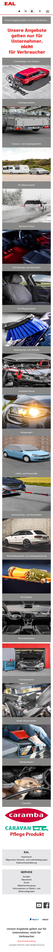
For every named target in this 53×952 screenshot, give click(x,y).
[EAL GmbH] (9, 4)
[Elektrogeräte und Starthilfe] (26, 370)
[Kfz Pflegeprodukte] (26, 329)
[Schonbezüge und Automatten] (26, 288)
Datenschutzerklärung (26, 862)
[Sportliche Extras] (26, 247)
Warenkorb (26, 879)
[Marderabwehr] (26, 783)
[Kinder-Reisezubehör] (26, 741)
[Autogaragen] (26, 453)
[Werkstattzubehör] (26, 659)
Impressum (26, 857)
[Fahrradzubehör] (26, 700)
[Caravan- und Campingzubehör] (26, 164)
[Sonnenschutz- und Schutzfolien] (26, 535)
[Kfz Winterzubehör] (26, 206)
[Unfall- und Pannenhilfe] (26, 494)
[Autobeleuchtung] (26, 412)
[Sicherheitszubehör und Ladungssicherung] (26, 576)
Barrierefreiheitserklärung (27, 941)
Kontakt (26, 876)
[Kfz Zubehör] (26, 618)
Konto (26, 882)
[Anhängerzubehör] (26, 123)
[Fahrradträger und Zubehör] (26, 82)
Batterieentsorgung (26, 885)
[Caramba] (26, 824)
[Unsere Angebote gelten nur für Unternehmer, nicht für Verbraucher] (26, 41)
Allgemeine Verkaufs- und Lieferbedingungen (27, 860)
